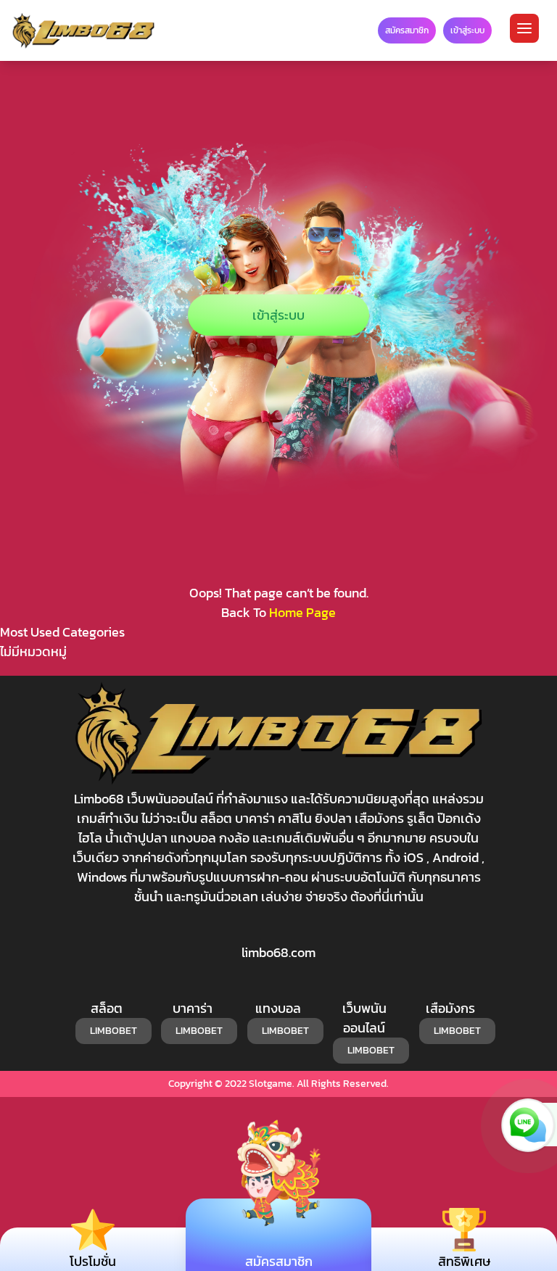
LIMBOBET (113, 1030)
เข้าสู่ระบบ (278, 315)
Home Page (302, 612)
